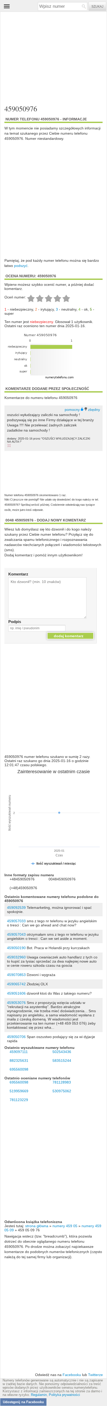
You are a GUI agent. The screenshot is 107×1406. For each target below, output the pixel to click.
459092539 (16, 907)
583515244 (61, 1060)
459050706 (16, 1037)
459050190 (16, 948)
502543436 (61, 1052)
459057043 (16, 934)
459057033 (16, 921)
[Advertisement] (53, 57)
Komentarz (18, 574)
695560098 (19, 1069)
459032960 (16, 957)
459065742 (16, 984)
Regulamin (39, 1395)
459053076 (16, 1003)
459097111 (19, 1052)
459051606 (16, 993)
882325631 (19, 1060)
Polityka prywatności (64, 1395)
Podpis (14, 621)
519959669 (19, 1091)
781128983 (61, 1082)
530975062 (61, 1091)
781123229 (19, 1100)
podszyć (21, 266)
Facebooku (72, 1375)
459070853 (16, 975)
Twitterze (95, 1375)
